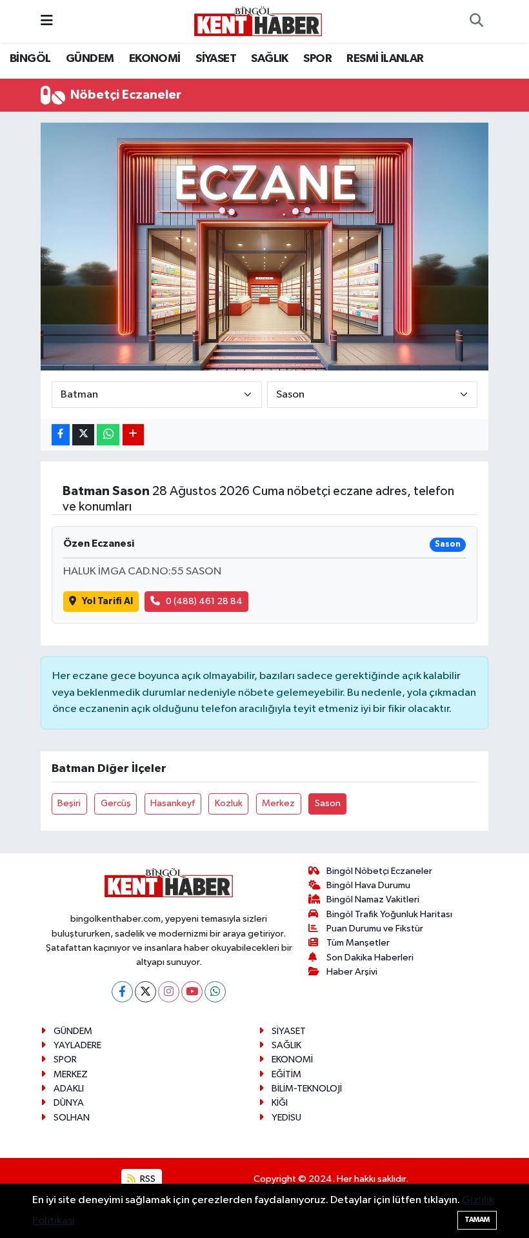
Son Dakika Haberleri (370, 957)
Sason (328, 803)
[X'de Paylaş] (83, 434)
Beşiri (69, 803)
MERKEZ (71, 1074)
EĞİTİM (286, 1074)
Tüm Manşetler (358, 943)
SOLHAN (72, 1117)
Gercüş (116, 803)
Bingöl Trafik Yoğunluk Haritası (389, 914)
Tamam (477, 1219)
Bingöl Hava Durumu (368, 885)
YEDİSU (286, 1117)
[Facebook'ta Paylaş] (61, 434)
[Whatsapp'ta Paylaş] (108, 434)
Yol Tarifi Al (107, 601)
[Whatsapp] (215, 991)
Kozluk (229, 803)
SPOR (317, 59)
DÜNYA (69, 1103)
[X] (145, 991)
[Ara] (476, 21)
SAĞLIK (269, 59)
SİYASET (215, 59)
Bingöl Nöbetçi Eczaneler (379, 871)
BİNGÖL (30, 59)
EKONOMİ (155, 59)
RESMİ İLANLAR (384, 59)
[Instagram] (168, 991)
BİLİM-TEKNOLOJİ (307, 1088)
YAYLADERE (77, 1045)
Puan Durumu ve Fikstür (374, 928)
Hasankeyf (172, 803)
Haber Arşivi (351, 972)
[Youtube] (192, 991)
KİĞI (280, 1103)
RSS (146, 1179)
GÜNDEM (90, 59)
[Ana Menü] (47, 20)
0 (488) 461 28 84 (204, 601)
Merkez (278, 803)
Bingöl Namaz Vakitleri (372, 899)
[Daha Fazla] (133, 434)
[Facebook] (122, 991)
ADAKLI (69, 1088)
